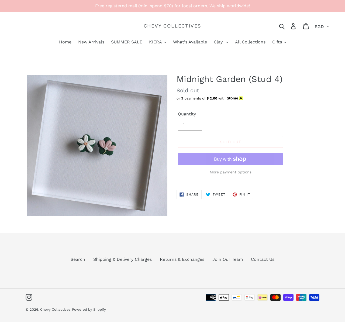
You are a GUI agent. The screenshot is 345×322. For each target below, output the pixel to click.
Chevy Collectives (173, 26)
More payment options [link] (230, 172)
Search (78, 259)
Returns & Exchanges (182, 259)
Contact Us (262, 259)
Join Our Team (227, 259)
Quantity (187, 114)
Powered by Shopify (89, 309)
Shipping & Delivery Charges (122, 259)
